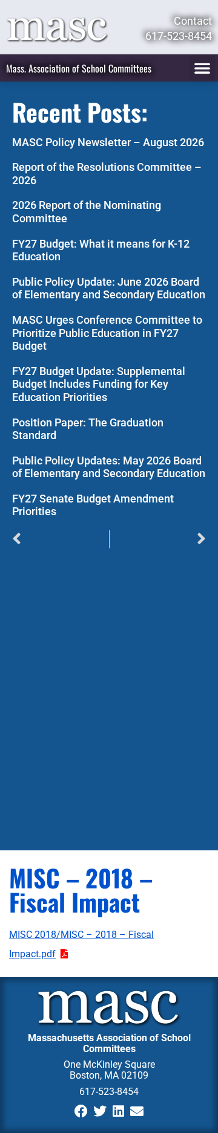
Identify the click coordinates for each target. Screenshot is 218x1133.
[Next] (158, 539)
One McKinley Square (109, 1064)
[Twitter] (99, 1111)
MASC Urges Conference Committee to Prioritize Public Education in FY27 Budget (107, 332)
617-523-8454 (109, 1091)
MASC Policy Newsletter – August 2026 (108, 142)
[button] (202, 67)
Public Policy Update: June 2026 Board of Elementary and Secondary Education (108, 288)
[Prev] (60, 539)
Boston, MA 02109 (109, 1075)
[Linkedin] (118, 1111)
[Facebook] (80, 1111)
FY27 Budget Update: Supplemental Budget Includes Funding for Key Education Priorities (98, 384)
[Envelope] (137, 1111)
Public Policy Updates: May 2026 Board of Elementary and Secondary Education (108, 467)
